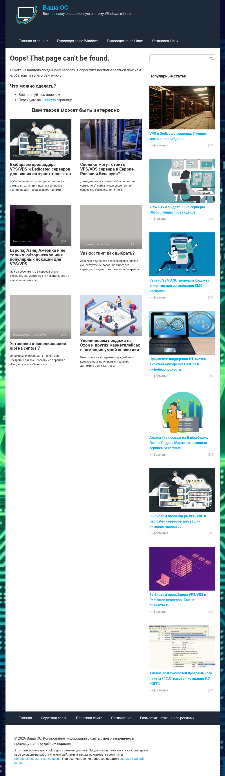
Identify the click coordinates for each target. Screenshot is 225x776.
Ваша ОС (55, 7)
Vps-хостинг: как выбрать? (107, 253)
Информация (158, 145)
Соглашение (121, 718)
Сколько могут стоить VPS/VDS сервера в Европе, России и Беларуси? (107, 169)
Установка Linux (165, 41)
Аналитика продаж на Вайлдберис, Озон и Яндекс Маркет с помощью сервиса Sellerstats (178, 442)
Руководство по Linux (125, 41)
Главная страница (33, 41)
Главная (25, 718)
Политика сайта (89, 718)
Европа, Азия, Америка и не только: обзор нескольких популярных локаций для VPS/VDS (37, 257)
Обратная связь (54, 718)
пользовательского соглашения (37, 759)
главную (49, 100)
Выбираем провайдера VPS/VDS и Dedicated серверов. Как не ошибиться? (177, 600)
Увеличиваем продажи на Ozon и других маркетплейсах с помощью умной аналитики (110, 345)
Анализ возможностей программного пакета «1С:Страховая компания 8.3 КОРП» (180, 678)
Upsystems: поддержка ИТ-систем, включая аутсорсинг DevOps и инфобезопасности (178, 364)
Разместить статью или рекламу (167, 718)
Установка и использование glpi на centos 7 (38, 346)
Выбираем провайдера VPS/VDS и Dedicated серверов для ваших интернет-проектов (40, 169)
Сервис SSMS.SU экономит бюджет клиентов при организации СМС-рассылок (179, 285)
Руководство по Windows (77, 41)
